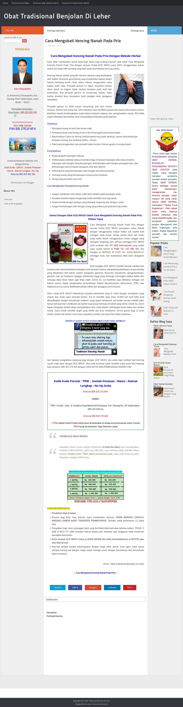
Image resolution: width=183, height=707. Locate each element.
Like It (75, 587)
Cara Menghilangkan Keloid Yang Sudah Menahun (170, 252)
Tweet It (57, 587)
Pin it (129, 587)
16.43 (59, 45)
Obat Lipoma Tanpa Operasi (163, 326)
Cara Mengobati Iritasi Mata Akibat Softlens (170, 280)
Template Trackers (91, 704)
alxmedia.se (103, 704)
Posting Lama (137, 30)
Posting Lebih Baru (56, 30)
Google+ (93, 587)
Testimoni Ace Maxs (20, 3)
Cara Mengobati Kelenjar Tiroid (165, 345)
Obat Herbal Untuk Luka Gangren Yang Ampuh (170, 392)
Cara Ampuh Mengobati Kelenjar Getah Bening (169, 296)
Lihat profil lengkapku (13, 203)
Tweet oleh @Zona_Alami (161, 118)
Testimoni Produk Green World (75, 3)
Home (5, 3)
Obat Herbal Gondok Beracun (163, 385)
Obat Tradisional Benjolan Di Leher (57, 16)
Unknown (51, 45)
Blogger (30, 182)
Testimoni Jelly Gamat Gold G (45, 3)
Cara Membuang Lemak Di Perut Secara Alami (170, 266)
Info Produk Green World (162, 363)
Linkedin (112, 587)
